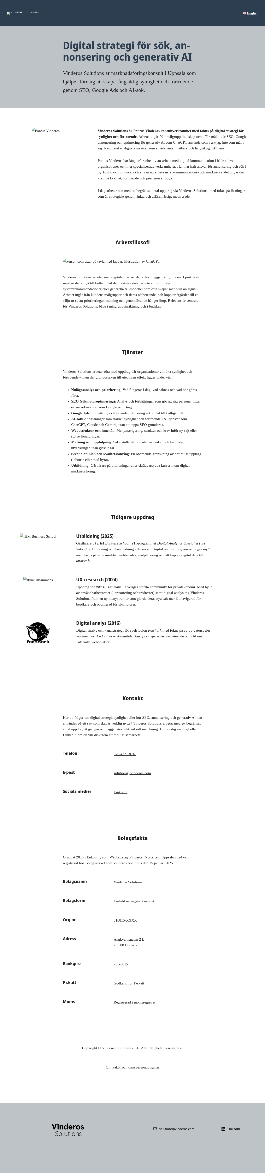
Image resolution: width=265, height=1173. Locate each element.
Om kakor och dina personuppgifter (132, 1067)
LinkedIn (120, 792)
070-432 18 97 (125, 754)
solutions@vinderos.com (132, 773)
